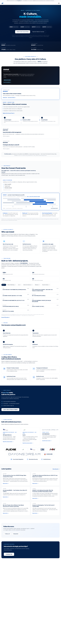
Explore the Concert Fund (22, 31)
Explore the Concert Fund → (9, 113)
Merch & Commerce (28, 284)
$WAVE (14, 26)
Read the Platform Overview (38, 31)
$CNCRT (25, 26)
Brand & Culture (46, 284)
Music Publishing (12, 284)
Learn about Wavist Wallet (10, 409)
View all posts (55, 469)
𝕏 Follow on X (7, 533)
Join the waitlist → (7, 82)
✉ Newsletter (15, 533)
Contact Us (9, 554)
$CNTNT (47, 26)
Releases (37, 284)
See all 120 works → (5, 317)
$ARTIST (36, 26)
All (3, 284)
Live (19, 284)
